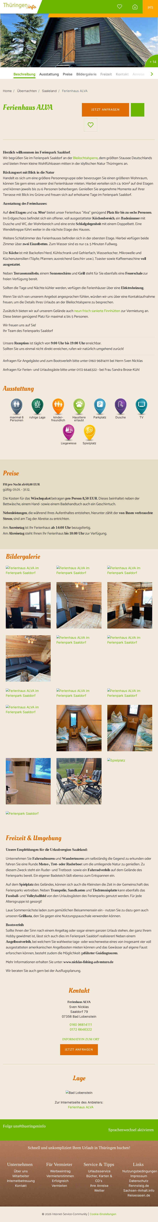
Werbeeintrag (59, 1171)
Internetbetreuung (20, 1181)
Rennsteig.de (138, 1186)
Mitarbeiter (20, 1176)
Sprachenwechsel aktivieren (131, 1130)
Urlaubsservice (99, 1171)
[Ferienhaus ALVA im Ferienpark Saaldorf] (79, 34)
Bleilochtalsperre (85, 158)
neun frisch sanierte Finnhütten (97, 311)
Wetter (98, 1190)
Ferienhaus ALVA (80, 1107)
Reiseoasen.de (138, 1195)
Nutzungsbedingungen (139, 1171)
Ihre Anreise (98, 1186)
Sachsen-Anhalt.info (138, 1190)
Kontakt (20, 1186)
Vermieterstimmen (59, 1176)
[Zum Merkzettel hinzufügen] (90, 125)
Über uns (20, 1171)
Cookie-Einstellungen (103, 1214)
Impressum (138, 1176)
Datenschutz (138, 1181)
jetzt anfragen (105, 109)
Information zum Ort (80, 1039)
